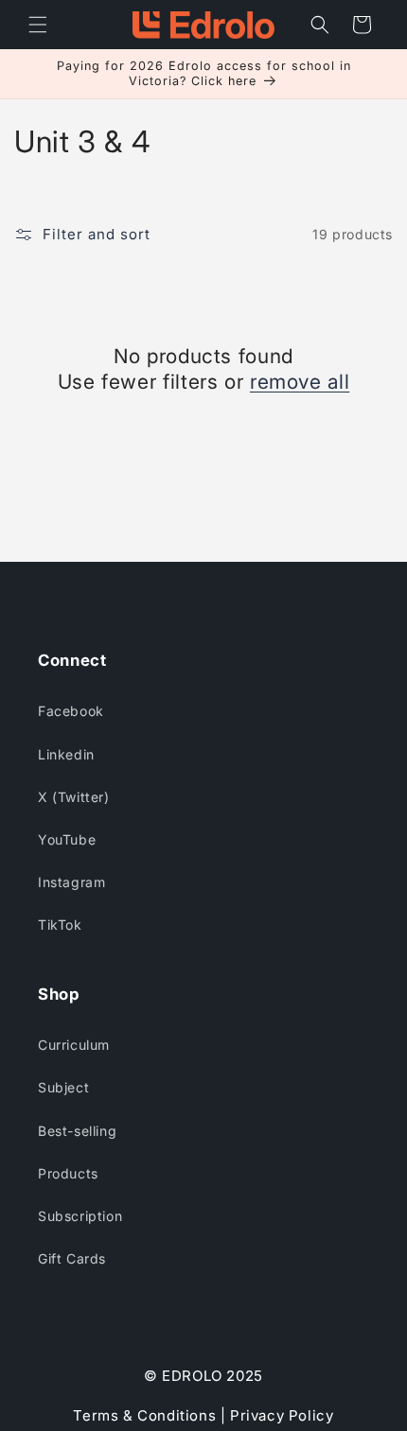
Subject (63, 1087)
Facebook (71, 711)
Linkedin (66, 754)
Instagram (71, 882)
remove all (299, 381)
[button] (38, 24)
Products (68, 1173)
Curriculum (74, 1045)
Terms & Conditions (146, 1415)
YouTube (67, 839)
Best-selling (77, 1131)
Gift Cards (72, 1258)
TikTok (60, 924)
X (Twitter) (74, 797)
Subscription (80, 1216)
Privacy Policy (281, 1415)
